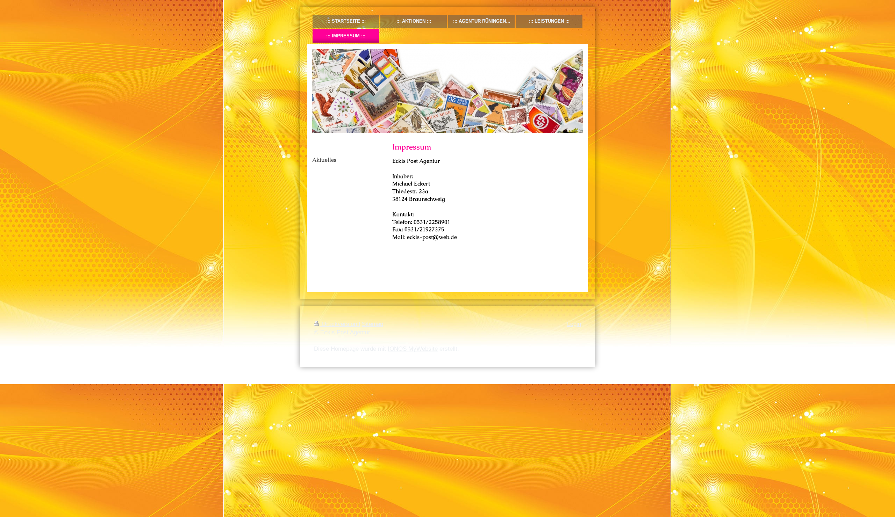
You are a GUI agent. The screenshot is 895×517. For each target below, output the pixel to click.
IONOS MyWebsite (413, 348)
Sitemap (372, 324)
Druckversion (339, 324)
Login (574, 324)
